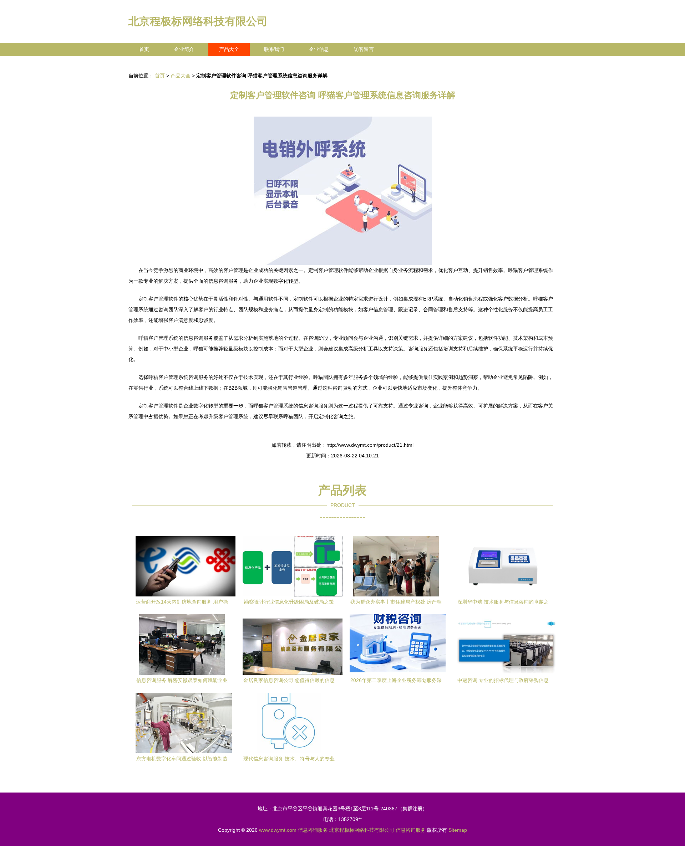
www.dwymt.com (277, 830)
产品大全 (229, 49)
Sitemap (457, 830)
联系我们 (274, 49)
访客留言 (364, 49)
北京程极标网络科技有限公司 (198, 21)
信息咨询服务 (313, 830)
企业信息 (319, 49)
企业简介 (184, 49)
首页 (144, 49)
